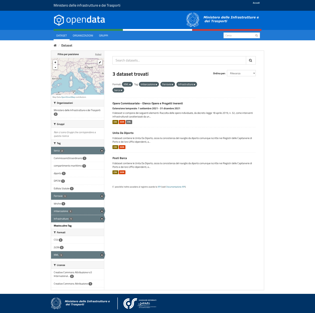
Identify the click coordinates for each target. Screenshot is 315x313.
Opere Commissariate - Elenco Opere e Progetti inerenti (147, 103)
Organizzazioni (83, 35)
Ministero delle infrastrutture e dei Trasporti (87, 5)
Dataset (61, 35)
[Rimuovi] (130, 84)
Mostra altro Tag (62, 225)
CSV (115, 121)
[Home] (55, 45)
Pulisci (98, 54)
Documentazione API (175, 186)
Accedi (256, 3)
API (159, 186)
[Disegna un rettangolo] (100, 62)
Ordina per (219, 73)
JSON (122, 121)
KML (129, 121)
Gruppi (103, 35)
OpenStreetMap (68, 97)
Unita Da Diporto (123, 133)
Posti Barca (119, 158)
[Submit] (256, 35)
